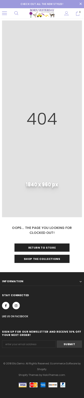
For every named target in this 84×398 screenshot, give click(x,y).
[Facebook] (5, 305)
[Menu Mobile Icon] (4, 13)
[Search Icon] (16, 13)
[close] (80, 4)
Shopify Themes (29, 375)
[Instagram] (16, 305)
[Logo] (42, 13)
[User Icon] (66, 13)
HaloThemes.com (54, 375)
